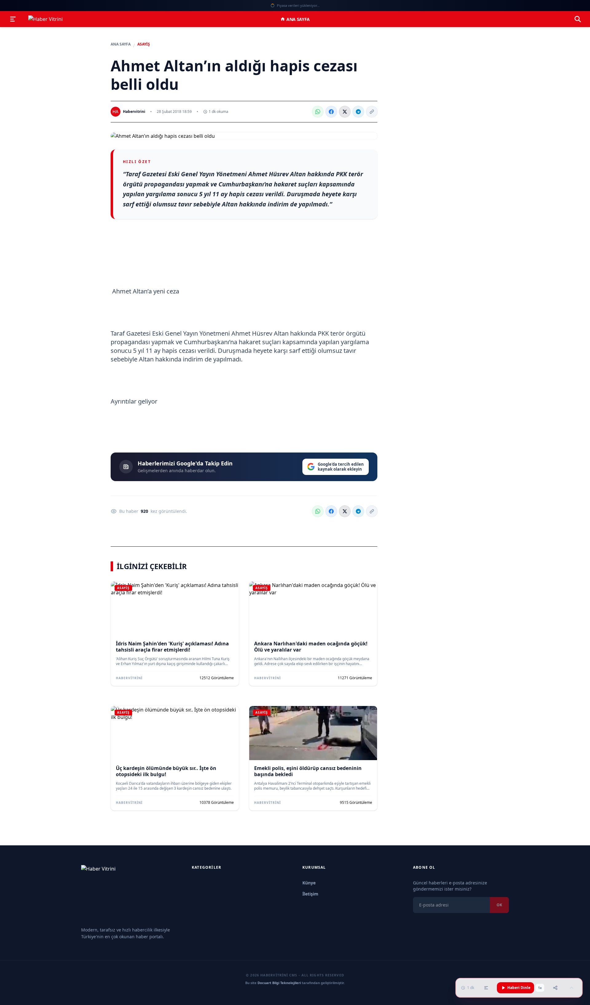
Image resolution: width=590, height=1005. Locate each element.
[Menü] (12, 19)
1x (540, 988)
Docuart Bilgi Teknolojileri (279, 982)
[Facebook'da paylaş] (331, 111)
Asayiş (143, 44)
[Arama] (578, 19)
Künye (309, 883)
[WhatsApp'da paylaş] (317, 111)
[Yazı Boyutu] (486, 987)
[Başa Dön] (571, 987)
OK (499, 904)
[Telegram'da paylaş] (358, 111)
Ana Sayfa (298, 19)
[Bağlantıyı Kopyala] (371, 111)
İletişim (310, 894)
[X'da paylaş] (344, 111)
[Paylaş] (555, 987)
